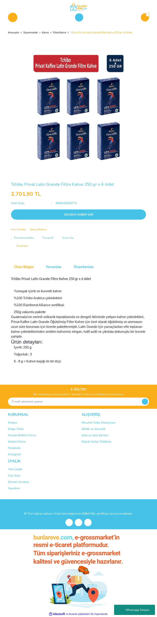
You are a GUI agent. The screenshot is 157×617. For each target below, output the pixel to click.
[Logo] (78, 7)
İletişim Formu (17, 442)
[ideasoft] (57, 614)
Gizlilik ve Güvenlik (94, 429)
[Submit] (145, 402)
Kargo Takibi (16, 429)
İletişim (12, 423)
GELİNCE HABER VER (78, 215)
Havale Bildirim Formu (22, 435)
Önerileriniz (84, 266)
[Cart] (145, 17)
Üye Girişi (14, 476)
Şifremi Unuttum (18, 482)
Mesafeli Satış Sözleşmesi (98, 423)
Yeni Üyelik (15, 469)
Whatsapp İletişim (137, 610)
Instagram (14, 454)
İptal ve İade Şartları (95, 435)
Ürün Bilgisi (24, 266)
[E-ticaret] (78, 614)
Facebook (14, 448)
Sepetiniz (14, 488)
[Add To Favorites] (22, 238)
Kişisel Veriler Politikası (96, 442)
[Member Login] (79, 17)
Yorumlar (54, 266)
